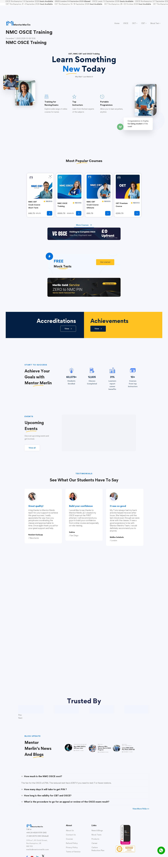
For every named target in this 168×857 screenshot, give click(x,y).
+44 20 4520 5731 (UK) (36, 832)
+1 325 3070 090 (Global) (37, 836)
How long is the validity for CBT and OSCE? (47, 795)
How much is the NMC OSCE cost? (43, 776)
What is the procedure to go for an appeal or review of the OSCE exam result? (66, 801)
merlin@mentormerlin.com (37, 849)
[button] (105, 262)
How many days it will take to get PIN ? (45, 789)
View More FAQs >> (141, 809)
